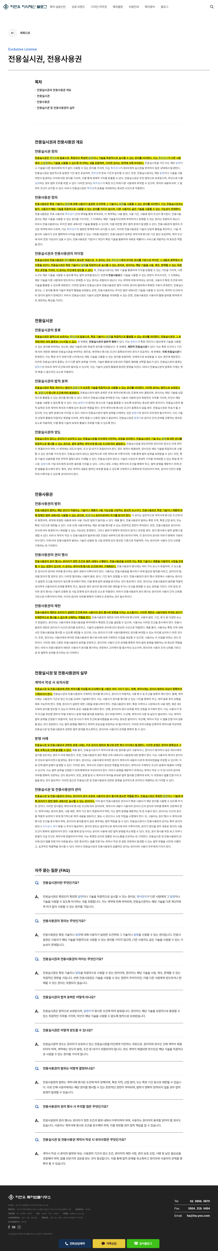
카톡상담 (111, 1243)
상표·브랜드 (78, 7)
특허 (67, 260)
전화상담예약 (77, 1243)
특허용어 (150, 7)
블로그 (164, 7)
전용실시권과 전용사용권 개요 (54, 90)
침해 (37, 183)
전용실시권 (43, 96)
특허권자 (163, 158)
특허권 (53, 158)
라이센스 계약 (50, 826)
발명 (90, 158)
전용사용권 (43, 102)
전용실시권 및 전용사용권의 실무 (55, 108)
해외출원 (118, 7)
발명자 (134, 341)
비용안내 (134, 7)
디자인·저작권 (99, 7)
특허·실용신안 (58, 7)
